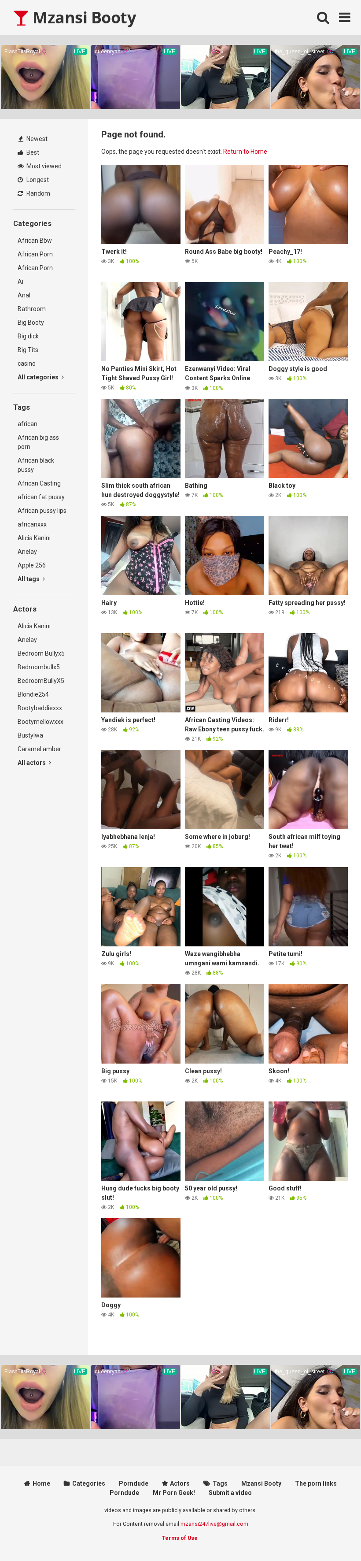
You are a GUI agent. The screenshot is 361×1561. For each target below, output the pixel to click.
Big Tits (28, 349)
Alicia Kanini (34, 537)
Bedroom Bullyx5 (41, 653)
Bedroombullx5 (39, 667)
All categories (39, 377)
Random (37, 193)
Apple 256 (32, 565)
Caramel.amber (39, 749)
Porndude (133, 1483)
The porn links (316, 1483)
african (27, 423)
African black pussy (36, 465)
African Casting (39, 483)
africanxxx (32, 524)
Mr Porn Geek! (174, 1492)
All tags (29, 578)
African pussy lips (42, 510)
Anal (24, 295)
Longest (37, 179)
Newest (36, 138)
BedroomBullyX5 (41, 680)
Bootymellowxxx (40, 721)
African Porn (35, 254)
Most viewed (43, 166)
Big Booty (31, 322)
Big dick (28, 336)
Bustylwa (30, 735)
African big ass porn (38, 442)
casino (27, 363)
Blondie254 (33, 694)
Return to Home (245, 151)
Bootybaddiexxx (40, 708)
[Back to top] (331, 1534)
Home (41, 1483)
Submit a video (230, 1492)
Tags (220, 1483)
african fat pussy (41, 497)
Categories (88, 1483)
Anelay (27, 551)
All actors (32, 762)
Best (32, 152)
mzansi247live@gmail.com (214, 1523)
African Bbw (35, 240)
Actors (180, 1483)
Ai (20, 281)
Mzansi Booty (82, 17)
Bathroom (32, 308)
